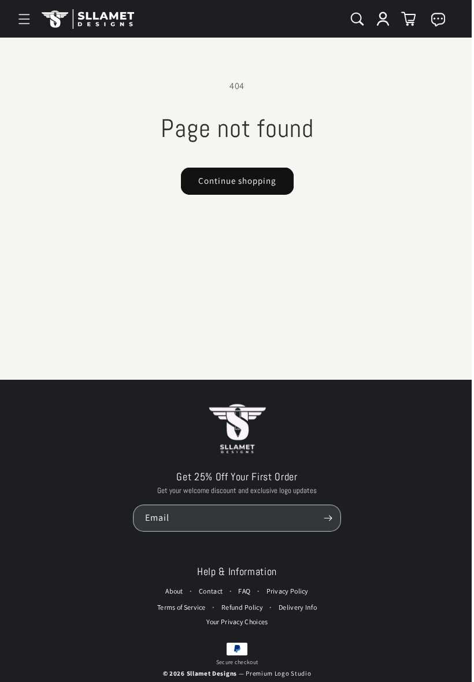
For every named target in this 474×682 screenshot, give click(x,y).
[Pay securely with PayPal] (234, 649)
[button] (24, 19)
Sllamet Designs (210, 673)
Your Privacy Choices (234, 621)
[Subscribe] (325, 518)
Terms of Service (178, 607)
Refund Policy (239, 607)
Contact (208, 591)
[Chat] (432, 19)
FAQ (241, 591)
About (171, 591)
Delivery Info (295, 607)
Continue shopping (234, 180)
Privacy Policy (285, 591)
